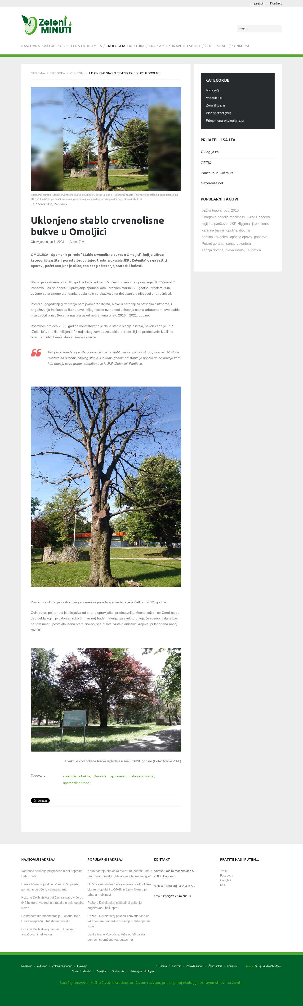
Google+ (225, 880)
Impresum (258, 3)
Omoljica (100, 776)
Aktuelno (53, 46)
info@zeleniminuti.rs (177, 896)
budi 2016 (231, 210)
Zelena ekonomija (84, 46)
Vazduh (87, 971)
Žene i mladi (216, 46)
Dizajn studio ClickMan (268, 966)
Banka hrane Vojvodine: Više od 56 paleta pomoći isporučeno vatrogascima (50, 886)
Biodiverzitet (118, 971)
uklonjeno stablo (142, 776)
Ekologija (115, 46)
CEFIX (206, 163)
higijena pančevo (214, 224)
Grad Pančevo (258, 217)
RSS (223, 885)
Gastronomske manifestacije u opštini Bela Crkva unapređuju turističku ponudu (50, 918)
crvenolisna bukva (76, 776)
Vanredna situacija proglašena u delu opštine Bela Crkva (51, 873)
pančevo (260, 237)
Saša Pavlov (235, 250)
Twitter (224, 870)
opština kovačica (215, 237)
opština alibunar (238, 230)
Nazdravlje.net (212, 183)
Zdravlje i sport (184, 46)
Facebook (226, 875)
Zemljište (77, 73)
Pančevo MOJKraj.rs (217, 173)
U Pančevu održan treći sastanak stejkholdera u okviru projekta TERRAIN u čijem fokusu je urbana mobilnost (120, 889)
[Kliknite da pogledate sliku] (106, 139)
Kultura (137, 46)
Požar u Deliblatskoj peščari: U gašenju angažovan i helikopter (48, 931)
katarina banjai (213, 230)
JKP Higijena (240, 224)
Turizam (157, 46)
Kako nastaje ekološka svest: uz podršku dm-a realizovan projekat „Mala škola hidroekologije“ (120, 873)
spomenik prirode (76, 783)
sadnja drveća (212, 250)
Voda (75, 971)
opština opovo (241, 237)
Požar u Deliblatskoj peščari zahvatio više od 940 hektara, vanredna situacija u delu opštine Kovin (52, 903)
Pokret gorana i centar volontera (226, 243)
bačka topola (211, 210)
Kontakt (276, 3)
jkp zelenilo (118, 776)
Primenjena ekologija (142, 971)
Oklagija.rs (209, 152)
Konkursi (240, 46)
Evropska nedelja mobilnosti (223, 217)
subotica (254, 250)
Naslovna (30, 46)
